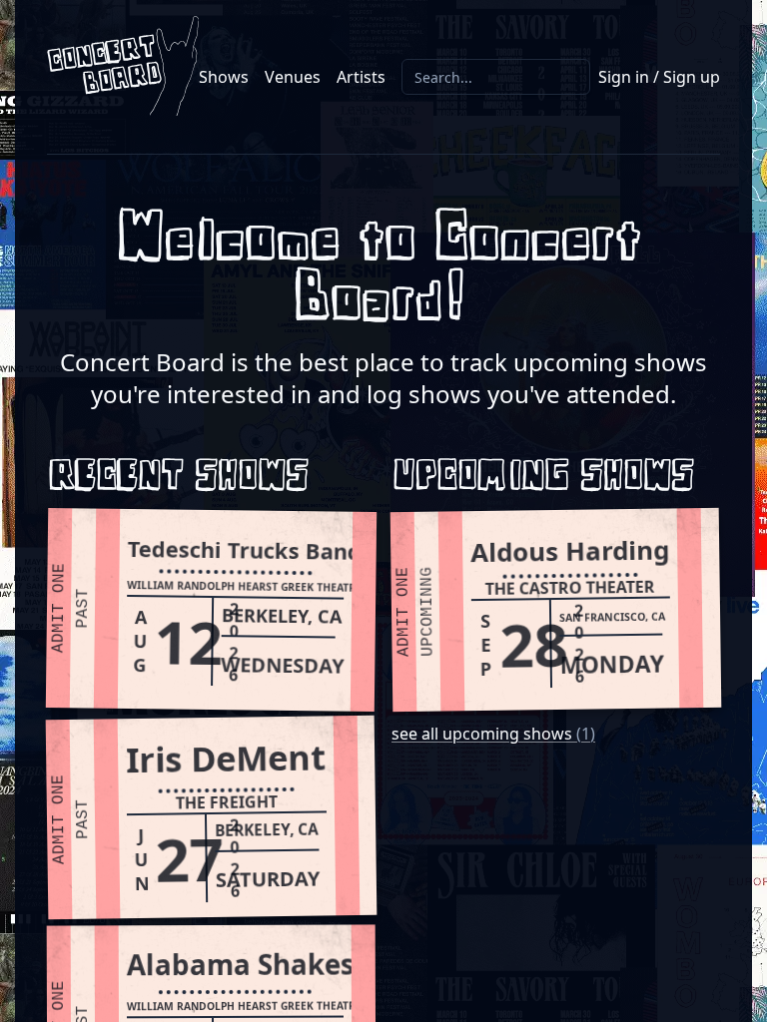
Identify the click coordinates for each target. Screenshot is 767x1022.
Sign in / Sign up (659, 77)
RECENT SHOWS (181, 478)
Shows (224, 77)
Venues (293, 77)
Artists (361, 77)
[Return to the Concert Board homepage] (123, 66)
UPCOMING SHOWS (546, 478)
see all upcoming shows (493, 734)
